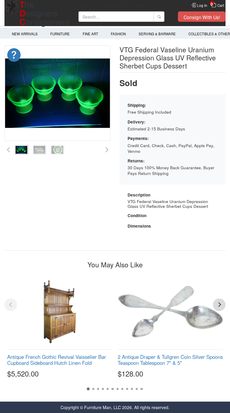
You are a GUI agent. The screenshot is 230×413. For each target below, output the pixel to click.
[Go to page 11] (137, 389)
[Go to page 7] (117, 389)
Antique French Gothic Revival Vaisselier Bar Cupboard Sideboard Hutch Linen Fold (56, 359)
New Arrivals (25, 33)
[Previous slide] (8, 150)
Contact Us (112, 6)
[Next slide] (106, 150)
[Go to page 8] (122, 389)
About (84, 6)
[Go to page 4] (103, 389)
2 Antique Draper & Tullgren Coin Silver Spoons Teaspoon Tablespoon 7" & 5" (170, 359)
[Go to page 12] (141, 389)
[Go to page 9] (127, 389)
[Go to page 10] (132, 389)
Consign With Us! (202, 17)
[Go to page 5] (108, 389)
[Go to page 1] (88, 388)
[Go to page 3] (98, 389)
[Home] (11, 13)
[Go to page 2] (93, 389)
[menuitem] (21, 150)
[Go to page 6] (112, 389)
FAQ (140, 6)
